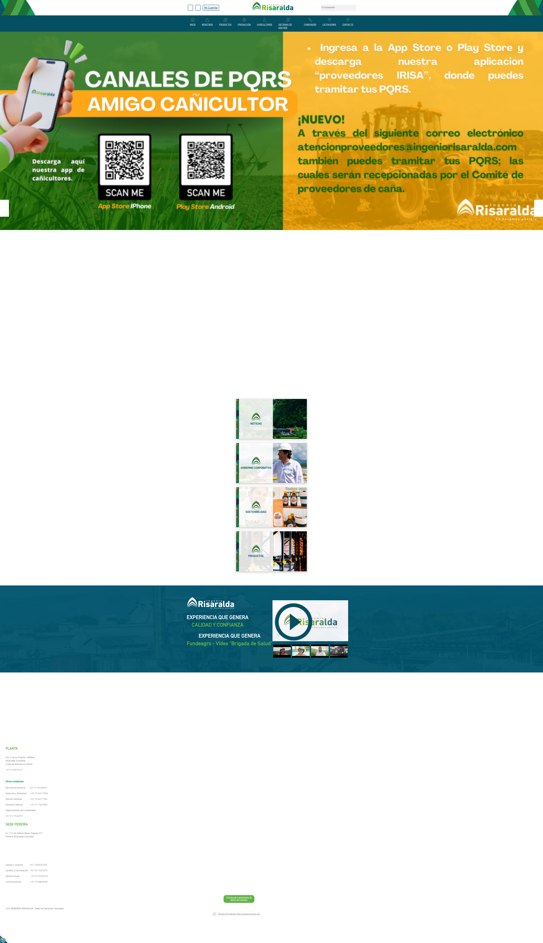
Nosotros (207, 25)
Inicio (193, 25)
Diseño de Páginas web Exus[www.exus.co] (239, 914)
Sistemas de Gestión (285, 26)
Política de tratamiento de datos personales (239, 899)
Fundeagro (310, 25)
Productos (225, 25)
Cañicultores (264, 25)
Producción (244, 25)
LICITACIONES (329, 25)
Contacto (347, 25)
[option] (271, 208)
